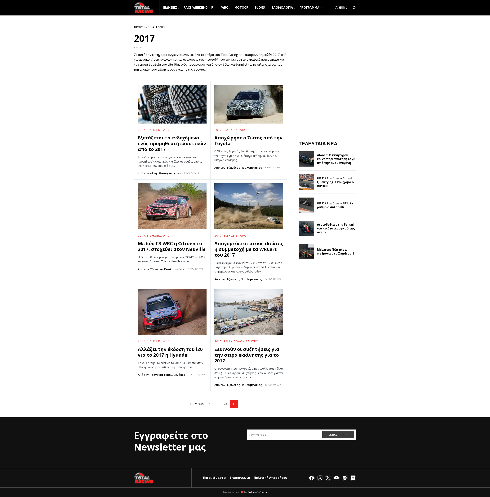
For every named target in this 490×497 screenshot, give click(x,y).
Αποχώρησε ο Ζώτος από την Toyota (248, 140)
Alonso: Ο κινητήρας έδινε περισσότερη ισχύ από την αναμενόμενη (336, 159)
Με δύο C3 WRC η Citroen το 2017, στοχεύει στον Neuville (172, 246)
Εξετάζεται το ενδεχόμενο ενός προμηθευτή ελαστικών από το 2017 (172, 143)
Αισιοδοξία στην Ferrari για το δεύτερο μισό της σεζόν (336, 228)
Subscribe (336, 435)
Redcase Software (257, 492)
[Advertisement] (327, 340)
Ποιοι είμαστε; (214, 478)
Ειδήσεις (154, 130)
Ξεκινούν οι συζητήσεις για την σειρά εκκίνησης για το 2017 (246, 355)
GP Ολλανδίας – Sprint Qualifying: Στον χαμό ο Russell (335, 182)
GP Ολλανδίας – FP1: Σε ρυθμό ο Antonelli (335, 205)
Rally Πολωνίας (236, 341)
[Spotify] (345, 478)
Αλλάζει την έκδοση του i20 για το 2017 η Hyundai (170, 352)
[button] (342, 8)
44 (225, 404)
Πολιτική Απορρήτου (270, 478)
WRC (166, 130)
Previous (197, 404)
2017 (141, 130)
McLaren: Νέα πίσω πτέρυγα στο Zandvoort (335, 251)
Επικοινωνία (240, 478)
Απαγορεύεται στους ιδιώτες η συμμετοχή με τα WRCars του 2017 (248, 249)
